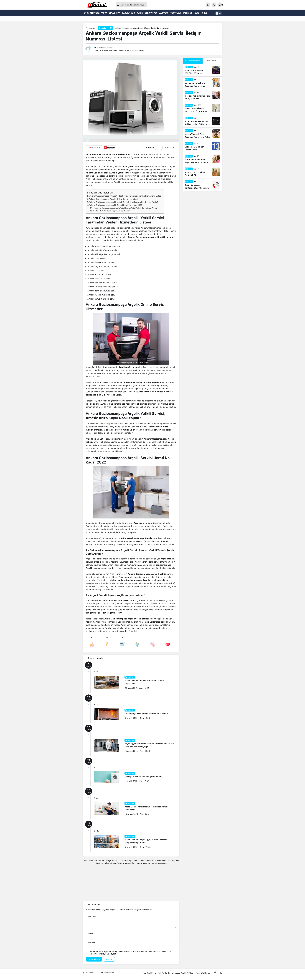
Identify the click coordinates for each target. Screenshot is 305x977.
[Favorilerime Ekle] (159, 147)
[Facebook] (215, 973)
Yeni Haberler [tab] (212, 61)
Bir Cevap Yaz (94, 904)
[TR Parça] (98, 5)
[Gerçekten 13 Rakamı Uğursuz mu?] (202, 146)
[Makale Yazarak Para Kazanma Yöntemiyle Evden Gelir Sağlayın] (202, 83)
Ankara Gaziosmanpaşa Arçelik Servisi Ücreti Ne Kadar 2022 (115, 205)
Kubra (95, 47)
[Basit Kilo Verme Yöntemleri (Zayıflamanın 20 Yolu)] (202, 184)
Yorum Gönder (94, 959)
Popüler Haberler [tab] (192, 61)
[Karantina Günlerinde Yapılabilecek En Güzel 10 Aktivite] (202, 159)
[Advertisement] (131, 880)
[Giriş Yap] (213, 4)
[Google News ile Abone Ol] (94, 147)
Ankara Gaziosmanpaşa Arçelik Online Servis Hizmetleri (113, 199)
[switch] (218, 13)
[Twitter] (220, 973)
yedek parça (123, 622)
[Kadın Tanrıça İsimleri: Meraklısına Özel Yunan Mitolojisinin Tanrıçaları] (202, 108)
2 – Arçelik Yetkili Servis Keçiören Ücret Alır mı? (111, 211)
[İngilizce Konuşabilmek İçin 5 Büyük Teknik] (202, 95)
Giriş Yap (109, 959)
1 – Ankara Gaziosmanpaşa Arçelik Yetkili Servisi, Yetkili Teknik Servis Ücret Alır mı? (125, 208)
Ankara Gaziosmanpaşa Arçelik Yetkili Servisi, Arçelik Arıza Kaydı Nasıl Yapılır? (123, 202)
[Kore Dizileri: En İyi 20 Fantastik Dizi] (202, 172)
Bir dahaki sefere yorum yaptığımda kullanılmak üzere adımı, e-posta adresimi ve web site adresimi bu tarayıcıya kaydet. (130, 952)
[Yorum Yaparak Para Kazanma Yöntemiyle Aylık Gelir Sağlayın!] (202, 134)
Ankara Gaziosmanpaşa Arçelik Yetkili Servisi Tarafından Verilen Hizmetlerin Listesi (125, 196)
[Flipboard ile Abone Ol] (109, 147)
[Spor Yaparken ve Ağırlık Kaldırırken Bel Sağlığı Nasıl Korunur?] (202, 121)
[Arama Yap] (208, 4)
